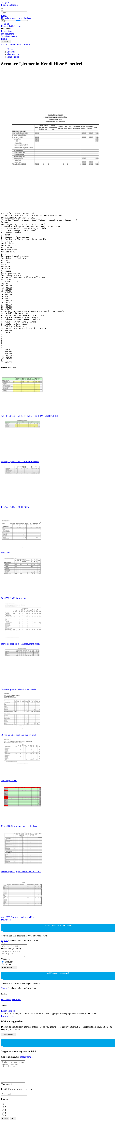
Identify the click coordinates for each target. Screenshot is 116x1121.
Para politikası (13, 57)
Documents (6, 999)
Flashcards (6, 26)
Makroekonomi (14, 54)
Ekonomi (11, 52)
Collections (16, 26)
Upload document (9, 18)
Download (6, 920)
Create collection (9, 967)
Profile (4, 39)
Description (11, 948)
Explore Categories (9, 5)
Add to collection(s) (10, 44)
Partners (11, 1011)
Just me (8, 964)
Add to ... (6, 42)
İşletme (10, 49)
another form (26, 1057)
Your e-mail (6, 1084)
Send (13, 1118)
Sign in (4, 940)
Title (3, 943)
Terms (11, 1016)
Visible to (5, 959)
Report (4, 1011)
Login (4, 15)
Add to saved (25, 44)
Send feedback (8, 1034)
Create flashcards (25, 18)
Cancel (5, 1118)
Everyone (9, 962)
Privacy (4, 1016)
